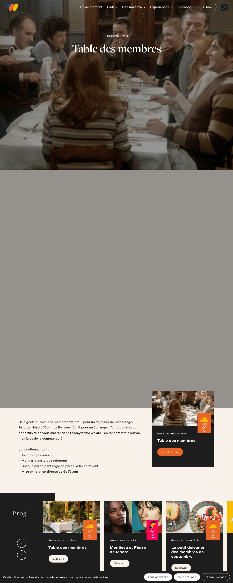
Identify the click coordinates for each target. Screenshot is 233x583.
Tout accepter (158, 577)
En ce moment (91, 7)
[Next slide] (21, 555)
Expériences (160, 7)
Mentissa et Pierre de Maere (128, 549)
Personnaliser (216, 577)
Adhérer (208, 7)
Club (111, 7)
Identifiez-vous (170, 452)
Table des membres (67, 547)
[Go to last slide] (21, 543)
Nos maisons (132, 7)
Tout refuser (187, 577)
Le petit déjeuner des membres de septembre (188, 551)
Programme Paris (116, 36)
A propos (184, 7)
